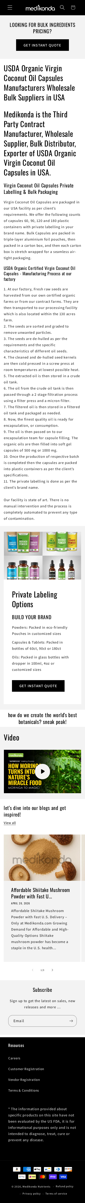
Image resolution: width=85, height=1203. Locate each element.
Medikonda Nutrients (36, 1186)
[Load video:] (42, 771)
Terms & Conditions (23, 1090)
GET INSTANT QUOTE (42, 45)
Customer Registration (26, 1069)
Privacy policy (31, 1193)
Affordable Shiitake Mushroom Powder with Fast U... (40, 892)
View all (10, 822)
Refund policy (64, 1186)
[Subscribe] (71, 1021)
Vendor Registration (24, 1079)
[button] (10, 7)
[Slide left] (32, 970)
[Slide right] (52, 970)
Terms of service (56, 1193)
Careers (14, 1058)
